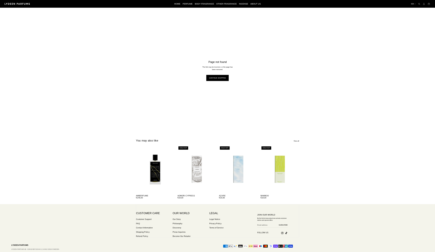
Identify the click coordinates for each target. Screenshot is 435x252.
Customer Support (144, 219)
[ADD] (171, 190)
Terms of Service (216, 228)
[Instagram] (282, 233)
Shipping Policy (143, 232)
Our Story (177, 219)
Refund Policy (142, 236)
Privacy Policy (215, 224)
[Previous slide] (139, 169)
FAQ (138, 224)
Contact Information (144, 228)
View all (296, 141)
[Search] (419, 3)
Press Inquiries (179, 232)
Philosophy (177, 224)
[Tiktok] (286, 233)
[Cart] (428, 3)
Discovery (177, 228)
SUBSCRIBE (283, 225)
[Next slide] (171, 169)
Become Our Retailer (182, 236)
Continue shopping (217, 78)
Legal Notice (214, 219)
